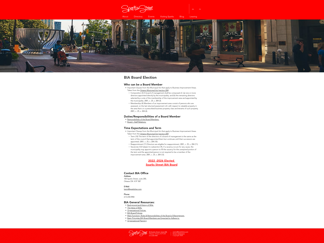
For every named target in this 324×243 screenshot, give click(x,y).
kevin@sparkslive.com (133, 189)
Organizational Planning (137, 221)
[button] (127, 16)
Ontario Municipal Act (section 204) (154, 90)
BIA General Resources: (139, 202)
